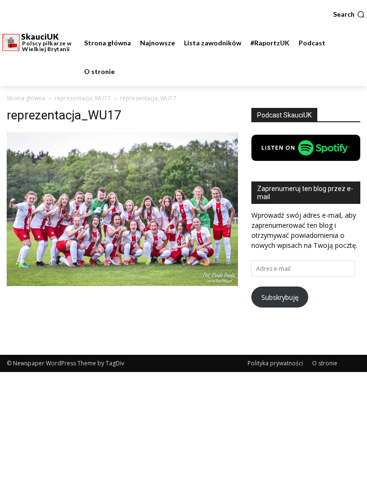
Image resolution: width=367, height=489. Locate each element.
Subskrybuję (280, 297)
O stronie (324, 363)
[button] (349, 14)
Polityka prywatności (275, 363)
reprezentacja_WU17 (82, 98)
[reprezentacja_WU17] (122, 283)
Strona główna (26, 98)
